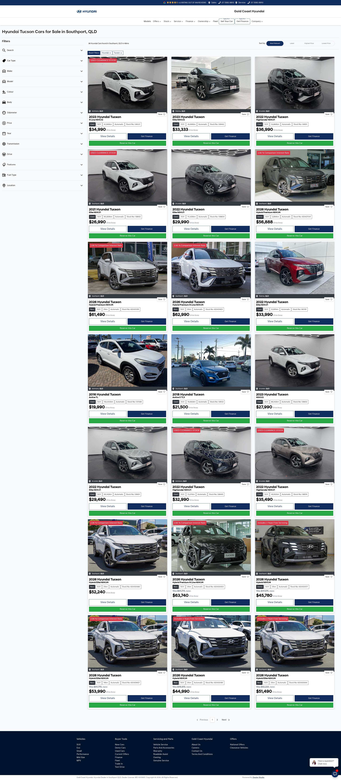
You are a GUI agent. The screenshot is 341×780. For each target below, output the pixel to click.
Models (147, 21)
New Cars (119, 745)
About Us (196, 745)
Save (160, 114)
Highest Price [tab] (309, 43)
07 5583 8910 (257, 3)
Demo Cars (120, 748)
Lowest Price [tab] (326, 43)
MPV (79, 761)
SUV (79, 745)
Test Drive (120, 767)
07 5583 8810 (228, 3)
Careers (195, 748)
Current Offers (122, 754)
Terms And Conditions (202, 754)
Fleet (215, 21)
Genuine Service (161, 761)
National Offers (237, 745)
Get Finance (242, 21)
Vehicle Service (160, 745)
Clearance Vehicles (239, 748)
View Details (107, 136)
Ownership (203, 21)
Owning (157, 757)
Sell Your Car (227, 21)
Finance (189, 21)
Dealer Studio (258, 778)
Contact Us (197, 751)
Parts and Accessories (163, 748)
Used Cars (120, 751)
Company (256, 21)
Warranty (157, 751)
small (79, 751)
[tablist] (300, 43)
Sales (213, 3)
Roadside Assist (160, 754)
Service (241, 3)
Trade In (119, 764)
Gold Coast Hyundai (249, 11)
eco (78, 748)
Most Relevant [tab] (275, 43)
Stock (166, 21)
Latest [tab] (292, 43)
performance (83, 754)
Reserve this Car (127, 143)
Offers (156, 21)
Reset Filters (94, 53)
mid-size (81, 757)
